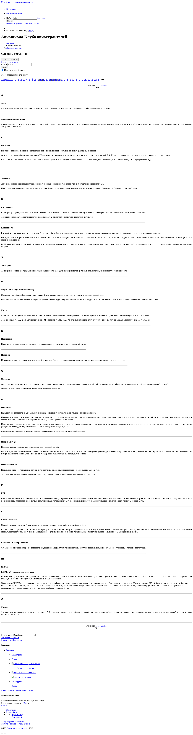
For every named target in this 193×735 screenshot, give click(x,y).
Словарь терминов (14, 48)
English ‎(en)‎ (17, 717)
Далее (103, 85)
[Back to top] (2, 733)
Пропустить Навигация (11, 640)
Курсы (14, 686)
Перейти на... (7, 635)
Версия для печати (9, 62)
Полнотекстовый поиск (14, 70)
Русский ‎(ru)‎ (11, 712)
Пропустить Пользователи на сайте (17, 690)
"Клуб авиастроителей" (17, 728)
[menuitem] (14, 13)
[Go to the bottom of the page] (5, 733)
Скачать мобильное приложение (15, 724)
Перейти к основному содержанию (17, 2)
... (9, 59)
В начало (10, 43)
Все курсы (11, 9)
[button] (41, 18)
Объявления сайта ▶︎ (10, 638)
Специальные (7, 79)
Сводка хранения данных (12, 721)
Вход (31, 30)
